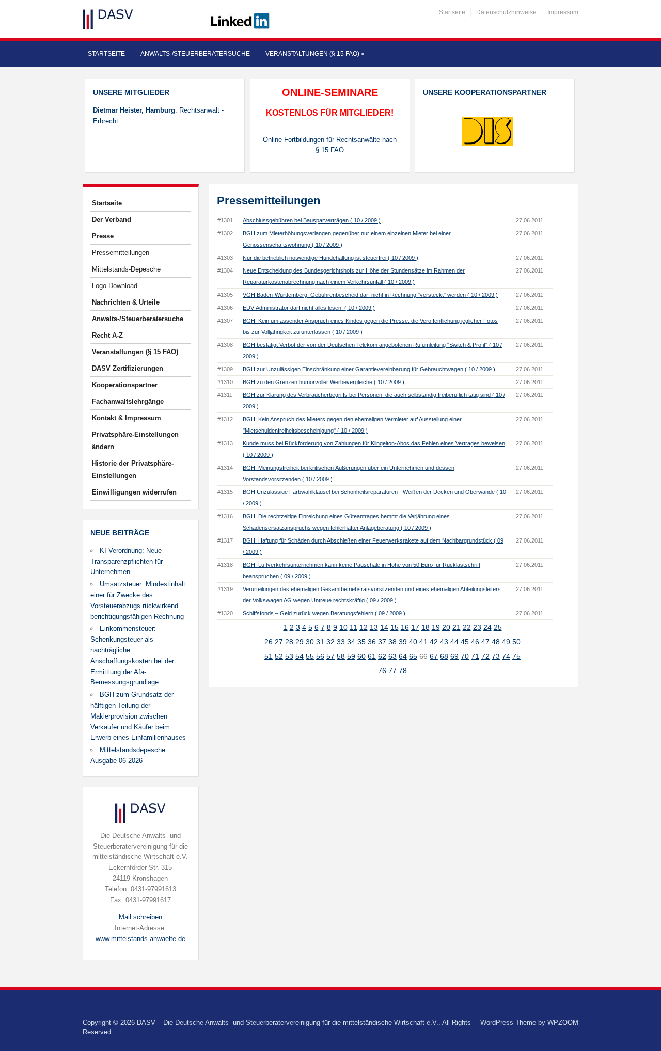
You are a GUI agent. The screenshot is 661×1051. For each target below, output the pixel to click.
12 (363, 627)
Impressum (562, 12)
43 (444, 642)
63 (392, 656)
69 (454, 656)
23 (477, 627)
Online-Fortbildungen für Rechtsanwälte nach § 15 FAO (330, 145)
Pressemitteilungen (120, 253)
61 (372, 656)
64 (403, 656)
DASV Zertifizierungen (127, 368)
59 (351, 656)
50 (516, 642)
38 (392, 642)
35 (361, 642)
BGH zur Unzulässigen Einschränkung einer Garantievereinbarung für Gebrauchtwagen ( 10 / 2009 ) (369, 369)
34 (351, 642)
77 (392, 670)
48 (496, 642)
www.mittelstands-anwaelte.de (140, 939)
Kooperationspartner (125, 385)
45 (465, 642)
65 (413, 656)
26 (268, 642)
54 (299, 656)
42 (434, 642)
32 (330, 642)
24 (487, 627)
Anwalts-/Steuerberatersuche (195, 53)
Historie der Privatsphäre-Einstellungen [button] (133, 469)
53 (289, 656)
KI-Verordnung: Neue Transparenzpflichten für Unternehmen (126, 561)
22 (467, 627)
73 (496, 656)
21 (456, 627)
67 (434, 656)
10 (343, 627)
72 (485, 656)
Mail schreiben (140, 917)
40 (413, 642)
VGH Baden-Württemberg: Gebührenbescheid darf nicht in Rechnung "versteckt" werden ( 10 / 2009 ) (370, 295)
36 (372, 642)
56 (320, 656)
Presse (103, 236)
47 (485, 642)
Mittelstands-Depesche (126, 269)
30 (310, 642)
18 (425, 627)
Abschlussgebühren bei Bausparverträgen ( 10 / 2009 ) (312, 220)
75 (516, 656)
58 (341, 656)
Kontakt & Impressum (126, 418)
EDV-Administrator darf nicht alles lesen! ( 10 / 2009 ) (309, 308)
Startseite (452, 12)
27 (279, 642)
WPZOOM (562, 1022)
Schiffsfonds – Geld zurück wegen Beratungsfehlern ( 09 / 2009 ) (324, 613)
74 (506, 656)
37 (382, 642)
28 (289, 642)
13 (374, 627)
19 (436, 627)
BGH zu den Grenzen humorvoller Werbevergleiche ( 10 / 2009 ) (323, 382)
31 (320, 642)
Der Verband (111, 220)
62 (382, 656)
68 (444, 656)
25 (498, 627)
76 (382, 670)
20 (446, 627)
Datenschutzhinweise (506, 12)
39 (403, 642)
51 (268, 656)
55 (310, 656)
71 (475, 656)
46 (475, 642)
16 (405, 627)
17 (415, 627)
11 (353, 627)
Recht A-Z (107, 335)
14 (384, 627)
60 (361, 656)
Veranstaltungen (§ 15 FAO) (315, 53)
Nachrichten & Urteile (126, 302)
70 (465, 656)
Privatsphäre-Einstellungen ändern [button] (135, 441)
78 (403, 670)
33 (341, 642)
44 (454, 642)
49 (506, 642)
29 (299, 642)
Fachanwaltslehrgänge (128, 401)
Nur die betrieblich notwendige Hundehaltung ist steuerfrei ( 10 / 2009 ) (330, 257)
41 (423, 642)
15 (394, 627)
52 (279, 656)
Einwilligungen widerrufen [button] (134, 492)
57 (330, 656)
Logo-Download (114, 286)
